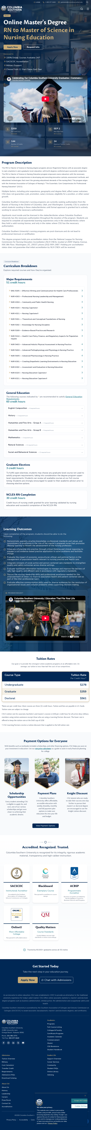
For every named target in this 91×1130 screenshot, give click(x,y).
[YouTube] (23, 1043)
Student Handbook (54, 1050)
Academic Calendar (54, 1037)
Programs (51, 1024)
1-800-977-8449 (50, 2)
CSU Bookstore (53, 1046)
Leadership (6, 1094)
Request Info (33, 47)
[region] (61, 1109)
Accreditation (7, 1107)
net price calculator (43, 748)
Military (5, 1062)
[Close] (85, 1095)
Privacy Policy (11, 1120)
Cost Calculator (8, 1065)
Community (51, 1065)
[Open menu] (88, 9)
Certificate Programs (55, 1033)
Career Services (53, 1062)
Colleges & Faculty (54, 1030)
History (4, 1090)
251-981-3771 (12, 1036)
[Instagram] (8, 1043)
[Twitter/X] (18, 1043)
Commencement (53, 1040)
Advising (50, 1075)
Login (38, 2)
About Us (5, 1087)
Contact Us (6, 1103)
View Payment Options (45, 826)
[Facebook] (3, 1043)
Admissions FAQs (8, 1075)
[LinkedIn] (13, 1043)
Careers (5, 1097)
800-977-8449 (14, 1038)
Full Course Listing (54, 1027)
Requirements (7, 1072)
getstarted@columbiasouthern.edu (72, 2)
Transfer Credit (8, 1068)
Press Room (6, 1100)
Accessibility (23, 1120)
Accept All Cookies (81, 1101)
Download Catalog (9, 1078)
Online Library (52, 1072)
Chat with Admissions (58, 980)
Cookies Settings (81, 1106)
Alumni (50, 1043)
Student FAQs (52, 1068)
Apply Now (12, 47)
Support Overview (54, 1059)
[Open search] (87, 2)
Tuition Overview (8, 1059)
